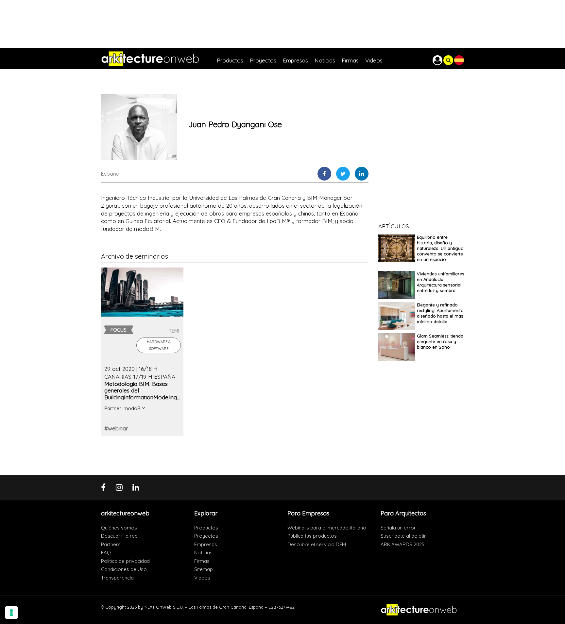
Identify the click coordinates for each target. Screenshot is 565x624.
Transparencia (117, 578)
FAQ (106, 552)
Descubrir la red (119, 536)
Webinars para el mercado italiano (326, 528)
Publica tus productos (312, 536)
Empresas (205, 544)
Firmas (202, 561)
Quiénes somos (119, 528)
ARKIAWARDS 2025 (402, 544)
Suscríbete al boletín (404, 536)
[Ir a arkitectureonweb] (159, 58)
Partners (111, 544)
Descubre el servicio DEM (316, 544)
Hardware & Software (159, 345)
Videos (202, 578)
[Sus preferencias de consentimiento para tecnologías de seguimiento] (11, 612)
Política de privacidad (125, 561)
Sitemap (203, 569)
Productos (206, 528)
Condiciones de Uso (124, 569)
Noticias (203, 552)
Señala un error (398, 528)
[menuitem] (233, 59)
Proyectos (206, 536)
